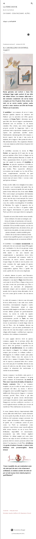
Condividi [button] (5, 510)
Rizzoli (29, 513)
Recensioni (24, 513)
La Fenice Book (10, 7)
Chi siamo (7, 13)
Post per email (14, 510)
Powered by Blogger (19, 530)
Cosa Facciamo (18, 13)
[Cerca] (32, 3)
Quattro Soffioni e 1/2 (14, 513)
